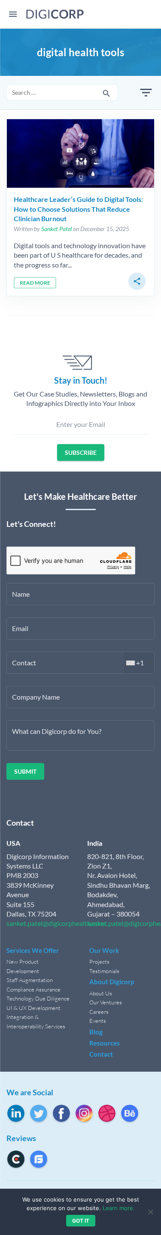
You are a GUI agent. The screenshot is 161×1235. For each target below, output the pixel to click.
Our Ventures (105, 1002)
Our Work (104, 950)
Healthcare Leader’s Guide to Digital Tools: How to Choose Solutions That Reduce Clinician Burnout (78, 208)
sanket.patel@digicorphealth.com (55, 923)
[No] (150, 1212)
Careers (99, 1011)
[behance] (129, 1113)
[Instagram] (84, 1113)
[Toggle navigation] (12, 14)
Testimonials (104, 971)
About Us (100, 993)
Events (97, 1020)
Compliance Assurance (33, 989)
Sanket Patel (56, 228)
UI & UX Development (33, 1007)
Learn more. (119, 1208)
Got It (80, 1220)
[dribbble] (106, 1113)
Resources (104, 1043)
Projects (99, 961)
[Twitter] (38, 1113)
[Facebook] (61, 1113)
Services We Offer (32, 950)
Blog (96, 1032)
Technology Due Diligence (38, 998)
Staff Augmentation (29, 980)
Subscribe (81, 452)
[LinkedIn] (15, 1113)
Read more (35, 282)
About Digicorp (111, 982)
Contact (101, 1054)
